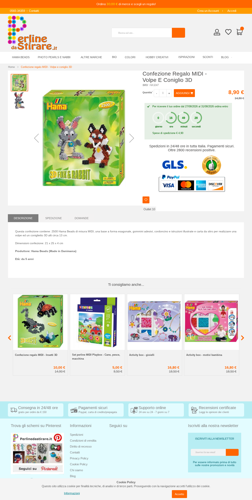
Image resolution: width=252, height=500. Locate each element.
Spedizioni (76, 434)
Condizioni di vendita (83, 440)
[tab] (23, 218)
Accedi (231, 10)
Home (11, 66)
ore (171, 126)
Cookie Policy (79, 464)
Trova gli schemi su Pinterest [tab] (36, 425)
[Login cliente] (217, 33)
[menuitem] (226, 57)
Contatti (34, 10)
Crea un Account (208, 10)
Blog (73, 476)
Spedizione (53, 218)
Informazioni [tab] (80, 425)
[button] (36, 138)
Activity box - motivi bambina (204, 354)
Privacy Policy (79, 458)
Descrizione (23, 218)
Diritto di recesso (81, 446)
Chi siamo (76, 470)
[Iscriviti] (232, 452)
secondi (196, 126)
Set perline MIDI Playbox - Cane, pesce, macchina (96, 356)
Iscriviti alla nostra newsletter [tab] (213, 425)
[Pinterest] (37, 453)
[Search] (178, 33)
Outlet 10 (149, 209)
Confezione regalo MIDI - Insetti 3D (36, 354)
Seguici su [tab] (118, 425)
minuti (184, 126)
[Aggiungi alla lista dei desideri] (146, 199)
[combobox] (143, 32)
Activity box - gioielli (141, 354)
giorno (158, 126)
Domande (82, 218)
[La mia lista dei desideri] (228, 32)
